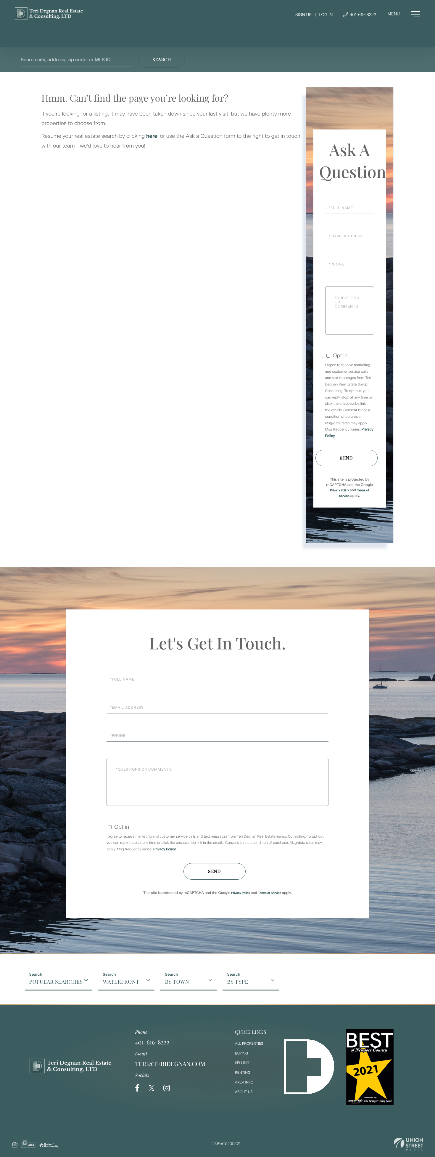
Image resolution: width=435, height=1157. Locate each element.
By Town (177, 981)
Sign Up (303, 14)
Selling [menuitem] (242, 1063)
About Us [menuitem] (244, 1092)
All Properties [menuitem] (249, 1043)
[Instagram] (166, 1088)
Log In (326, 14)
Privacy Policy (339, 490)
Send (346, 458)
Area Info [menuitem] (244, 1082)
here (151, 136)
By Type (237, 981)
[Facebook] (137, 1088)
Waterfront (121, 981)
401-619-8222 (362, 14)
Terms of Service (269, 893)
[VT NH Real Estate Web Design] (408, 1144)
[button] (161, 60)
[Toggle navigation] (403, 14)
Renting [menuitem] (242, 1072)
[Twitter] (151, 1088)
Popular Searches (56, 981)
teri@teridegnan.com (170, 1064)
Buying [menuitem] (241, 1053)
